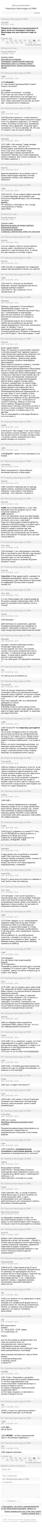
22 (29, 40)
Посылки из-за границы (11, 59)
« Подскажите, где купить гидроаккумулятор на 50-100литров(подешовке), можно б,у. (20, 1508)
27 (17, 43)
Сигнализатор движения (11, 230)
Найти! (37, 13)
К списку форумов (33, 45)
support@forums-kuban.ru (28, 1521)
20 (20, 40)
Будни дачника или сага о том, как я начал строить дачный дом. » (23, 1512)
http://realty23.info (8, 705)
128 (30, 43)
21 (25, 40)
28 (21, 43)
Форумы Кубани (29, 1519)
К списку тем (6, 38)
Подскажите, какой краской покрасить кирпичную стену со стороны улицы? (17, 62)
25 (7, 43)
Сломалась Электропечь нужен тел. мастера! (20, 232)
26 (12, 43)
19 (15, 40)
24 (39, 40)
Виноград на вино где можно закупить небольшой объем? (17, 226)
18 (11, 40)
